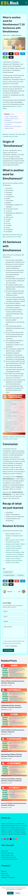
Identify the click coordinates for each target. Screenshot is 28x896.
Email (6, 616)
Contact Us (4, 873)
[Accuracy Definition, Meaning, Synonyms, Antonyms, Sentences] (14, 793)
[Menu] (26, 2)
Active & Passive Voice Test (9, 859)
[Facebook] (5, 53)
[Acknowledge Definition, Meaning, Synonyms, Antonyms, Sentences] (14, 744)
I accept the (11, 646)
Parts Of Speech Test (7, 855)
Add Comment (8, 627)
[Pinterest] (16, 53)
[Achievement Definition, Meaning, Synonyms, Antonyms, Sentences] (14, 769)
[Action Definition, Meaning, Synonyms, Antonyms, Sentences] (14, 720)
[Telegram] (22, 53)
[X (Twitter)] (11, 53)
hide (12, 114)
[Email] (11, 57)
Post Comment (8, 650)
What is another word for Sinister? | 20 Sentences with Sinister (14, 536)
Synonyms (20, 575)
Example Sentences (16, 35)
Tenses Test (4, 851)
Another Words (8, 572)
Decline (17, 893)
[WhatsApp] (5, 57)
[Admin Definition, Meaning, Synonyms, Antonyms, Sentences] (14, 671)
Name (6, 611)
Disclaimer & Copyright (8, 877)
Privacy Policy (14, 646)
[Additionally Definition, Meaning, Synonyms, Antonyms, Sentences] (14, 695)
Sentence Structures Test (8, 857)
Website (6, 621)
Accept (10, 893)
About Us (4, 871)
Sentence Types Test (7, 853)
